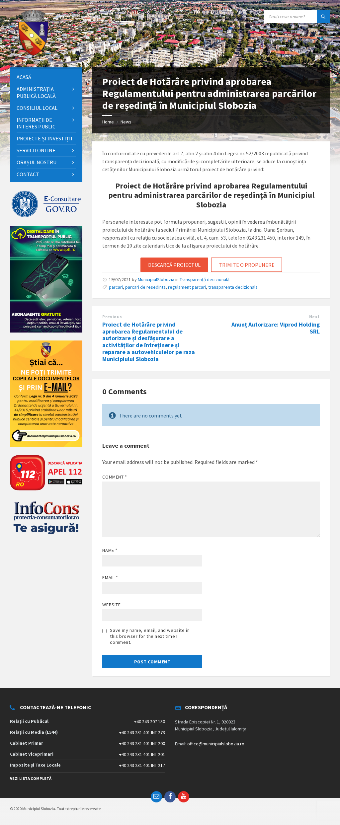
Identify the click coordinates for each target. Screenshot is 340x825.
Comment (114, 477)
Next (314, 317)
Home (108, 122)
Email (110, 577)
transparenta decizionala (233, 287)
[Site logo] (33, 54)
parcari (116, 287)
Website (111, 605)
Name (109, 550)
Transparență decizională (204, 279)
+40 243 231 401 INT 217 (142, 765)
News (126, 122)
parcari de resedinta (145, 287)
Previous (112, 317)
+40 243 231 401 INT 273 (142, 732)
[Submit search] (323, 16)
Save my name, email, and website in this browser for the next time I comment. (150, 636)
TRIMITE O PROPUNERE (247, 265)
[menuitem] (46, 77)
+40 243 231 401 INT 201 (142, 754)
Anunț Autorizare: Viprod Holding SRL (275, 328)
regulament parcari (187, 287)
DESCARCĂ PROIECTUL (174, 265)
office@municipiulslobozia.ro (215, 744)
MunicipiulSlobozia (156, 279)
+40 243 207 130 (149, 721)
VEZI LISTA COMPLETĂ (30, 778)
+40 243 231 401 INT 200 (142, 743)
